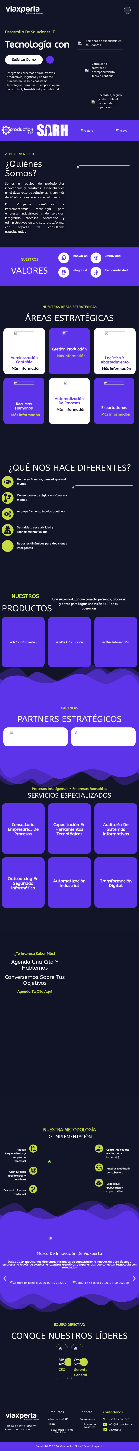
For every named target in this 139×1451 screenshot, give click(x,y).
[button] (127, 10)
